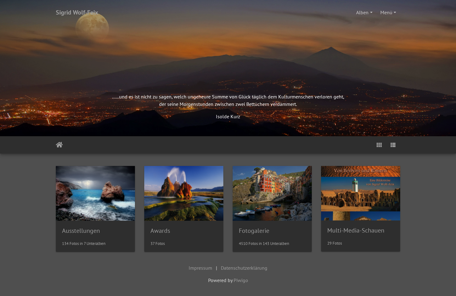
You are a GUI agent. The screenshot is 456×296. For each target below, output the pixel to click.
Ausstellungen (81, 231)
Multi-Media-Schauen (355, 230)
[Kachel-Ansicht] (379, 145)
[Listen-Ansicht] (393, 145)
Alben (362, 12)
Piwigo (241, 280)
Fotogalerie (254, 231)
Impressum (200, 268)
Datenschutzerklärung (244, 268)
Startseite (59, 145)
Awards (160, 231)
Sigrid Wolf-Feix (77, 12)
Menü (386, 12)
